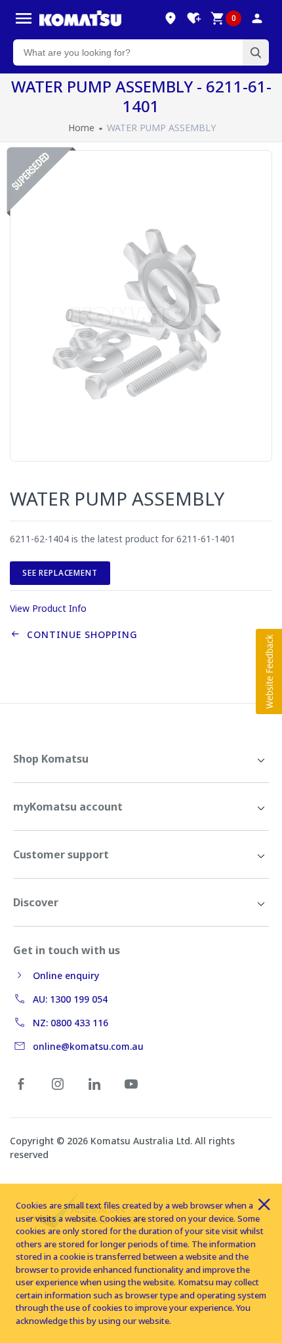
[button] (269, 671)
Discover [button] (35, 902)
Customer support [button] (61, 854)
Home (81, 127)
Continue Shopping (79, 634)
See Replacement (60, 572)
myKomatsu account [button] (68, 806)
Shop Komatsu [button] (51, 759)
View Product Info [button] (48, 608)
